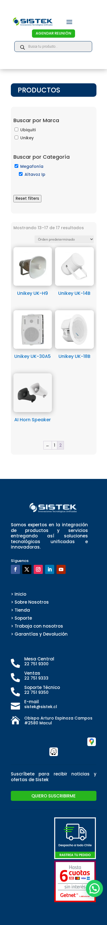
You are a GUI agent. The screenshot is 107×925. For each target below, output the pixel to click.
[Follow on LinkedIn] (49, 569)
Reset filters (27, 198)
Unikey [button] (27, 138)
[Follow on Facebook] (15, 569)
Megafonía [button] (31, 166)
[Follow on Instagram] (38, 569)
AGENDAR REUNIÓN (53, 33)
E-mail (31, 702)
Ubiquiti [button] (28, 130)
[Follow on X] (26, 569)
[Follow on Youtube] (61, 569)
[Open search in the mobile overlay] (53, 46)
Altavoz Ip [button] (35, 174)
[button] (94, 888)
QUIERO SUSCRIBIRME (53, 796)
